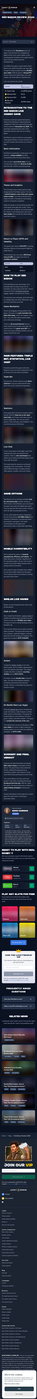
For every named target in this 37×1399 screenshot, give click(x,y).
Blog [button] (9, 1136)
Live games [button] (23, 12)
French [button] (4, 1283)
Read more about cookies (12, 1383)
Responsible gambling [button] (8, 1219)
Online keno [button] (5, 1321)
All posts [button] (4, 1273)
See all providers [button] (17, 942)
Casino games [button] (6, 1265)
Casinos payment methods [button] (10, 1255)
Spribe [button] (14, 665)
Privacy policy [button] (6, 1216)
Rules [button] (15, 12)
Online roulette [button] (6, 1312)
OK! (19, 1389)
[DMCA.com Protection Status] (18, 1203)
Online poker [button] (6, 1315)
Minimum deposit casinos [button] (9, 1246)
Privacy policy (13, 980)
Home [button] (4, 1136)
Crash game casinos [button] (8, 1252)
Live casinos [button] (5, 1238)
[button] (9, 7)
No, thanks (19, 1394)
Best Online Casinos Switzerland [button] (11, 1342)
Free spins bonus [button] (7, 1302)
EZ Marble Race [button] (13, 709)
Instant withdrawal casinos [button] (10, 1241)
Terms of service (24, 980)
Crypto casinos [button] (6, 1244)
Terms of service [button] (7, 1213)
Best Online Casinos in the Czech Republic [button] (15, 1331)
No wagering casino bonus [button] (10, 1296)
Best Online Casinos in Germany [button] (11, 1328)
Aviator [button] (19, 665)
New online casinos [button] (7, 1232)
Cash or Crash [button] (26, 616)
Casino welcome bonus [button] (9, 1293)
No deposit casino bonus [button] (9, 1299)
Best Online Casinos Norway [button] (10, 1345)
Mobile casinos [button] (6, 1235)
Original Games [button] (7, 12)
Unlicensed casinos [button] (7, 1249)
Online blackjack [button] (7, 1309)
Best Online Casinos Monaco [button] (10, 1348)
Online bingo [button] (5, 1318)
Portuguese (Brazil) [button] (7, 1286)
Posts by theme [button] (6, 1276)
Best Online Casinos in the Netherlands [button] (13, 1337)
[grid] (18, 94)
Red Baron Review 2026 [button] (22, 1136)
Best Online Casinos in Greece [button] (11, 1334)
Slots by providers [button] (7, 1262)
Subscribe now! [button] (17, 1177)
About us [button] (4, 1222)
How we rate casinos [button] (8, 1225)
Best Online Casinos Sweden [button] (10, 1340)
